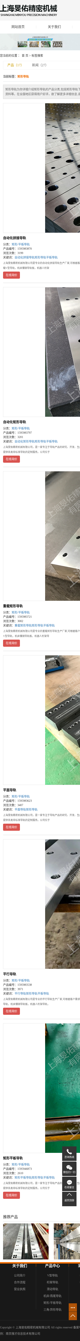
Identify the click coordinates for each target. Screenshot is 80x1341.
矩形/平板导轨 (21, 244)
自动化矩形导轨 (14, 422)
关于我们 (54, 27)
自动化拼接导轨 (14, 238)
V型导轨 (52, 1275)
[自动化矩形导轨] (26, 1241)
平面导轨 (9, 790)
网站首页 (18, 27)
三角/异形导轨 (52, 1309)
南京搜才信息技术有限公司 (23, 1333)
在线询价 (11, 275)
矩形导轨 (40, 257)
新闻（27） (40, 65)
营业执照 (19, 1289)
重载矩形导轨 (13, 606)
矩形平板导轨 (13, 1158)
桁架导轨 (52, 1282)
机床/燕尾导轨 (52, 1296)
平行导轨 (9, 974)
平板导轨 (52, 257)
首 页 (25, 55)
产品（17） (15, 65)
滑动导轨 (52, 1289)
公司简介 (19, 1275)
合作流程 (19, 1282)
